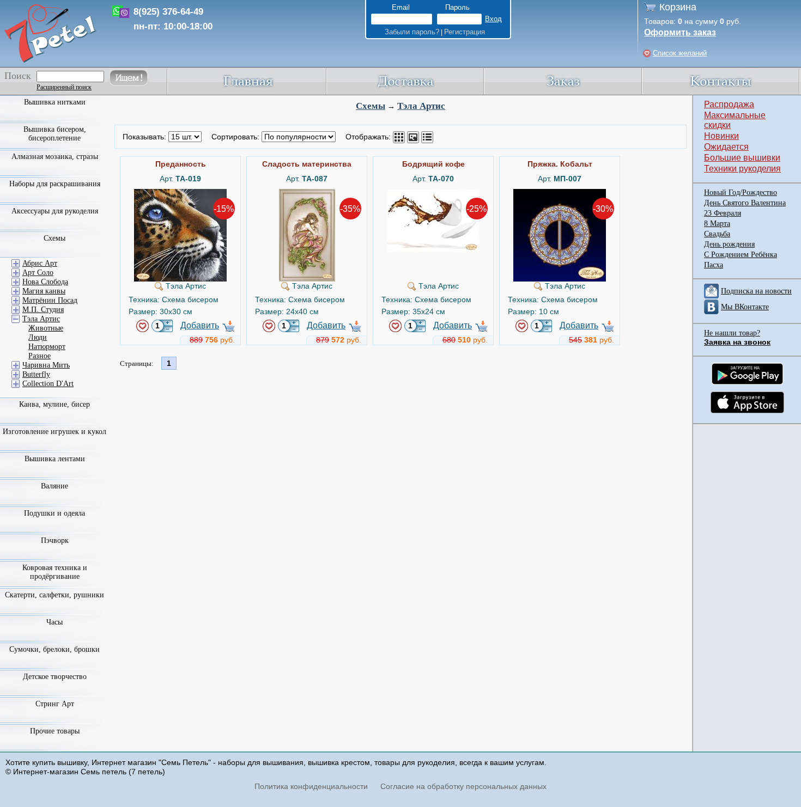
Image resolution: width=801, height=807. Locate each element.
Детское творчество (55, 676)
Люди (37, 337)
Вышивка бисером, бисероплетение (54, 133)
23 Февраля (722, 213)
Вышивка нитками (55, 102)
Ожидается (726, 146)
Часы (54, 622)
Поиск (17, 75)
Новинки (721, 135)
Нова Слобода (45, 282)
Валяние (54, 486)
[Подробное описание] (427, 137)
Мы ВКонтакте (745, 307)
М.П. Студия (43, 309)
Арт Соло (37, 272)
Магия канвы (43, 291)
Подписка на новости (756, 291)
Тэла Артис (421, 106)
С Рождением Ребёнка (740, 254)
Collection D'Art (48, 384)
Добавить (199, 325)
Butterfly (36, 374)
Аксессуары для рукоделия (54, 211)
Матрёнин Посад (49, 300)
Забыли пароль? (412, 32)
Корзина (677, 7)
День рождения (729, 244)
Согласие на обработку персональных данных (463, 786)
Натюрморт (46, 347)
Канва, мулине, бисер (54, 404)
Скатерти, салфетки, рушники (54, 595)
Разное (39, 356)
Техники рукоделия (742, 168)
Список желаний (680, 53)
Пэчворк (55, 540)
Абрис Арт (39, 263)
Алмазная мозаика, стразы (54, 156)
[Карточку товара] (399, 137)
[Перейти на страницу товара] (180, 193)
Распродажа (729, 104)
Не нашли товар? (732, 333)
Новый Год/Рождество (740, 192)
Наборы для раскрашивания (54, 184)
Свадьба (717, 234)
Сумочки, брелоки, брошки (54, 649)
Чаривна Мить (46, 365)
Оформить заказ (680, 32)
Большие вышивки (742, 157)
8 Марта (717, 223)
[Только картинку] (413, 137)
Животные (45, 328)
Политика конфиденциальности (311, 786)
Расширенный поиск (64, 87)
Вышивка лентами (55, 459)
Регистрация (464, 32)
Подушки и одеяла (54, 513)
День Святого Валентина (745, 203)
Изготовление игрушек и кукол (54, 431)
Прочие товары (55, 731)
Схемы (370, 106)
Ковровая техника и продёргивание (54, 572)
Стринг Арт (54, 704)
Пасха (713, 265)
